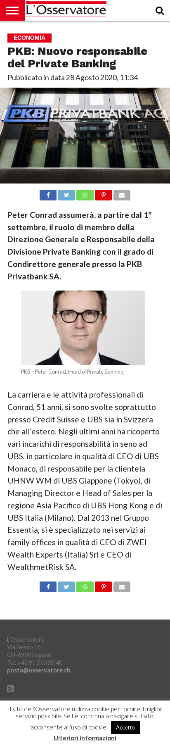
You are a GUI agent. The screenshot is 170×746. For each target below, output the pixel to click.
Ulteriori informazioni (85, 738)
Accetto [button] (125, 727)
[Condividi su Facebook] (48, 193)
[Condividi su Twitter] (66, 193)
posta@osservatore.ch (39, 670)
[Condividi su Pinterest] (103, 193)
